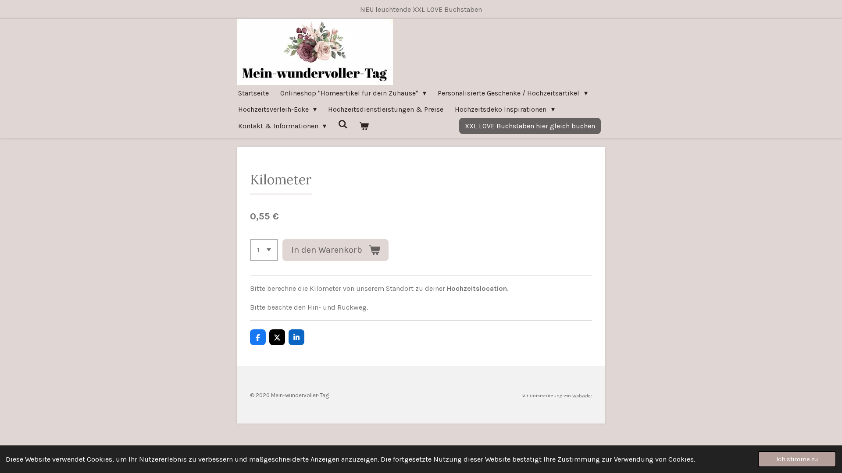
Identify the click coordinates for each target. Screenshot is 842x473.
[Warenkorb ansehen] (364, 126)
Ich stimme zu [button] (797, 459)
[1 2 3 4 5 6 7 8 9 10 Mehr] (264, 250)
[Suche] (342, 124)
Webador (582, 396)
